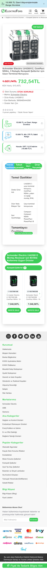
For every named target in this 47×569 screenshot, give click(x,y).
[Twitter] (20, 336)
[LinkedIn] (32, 336)
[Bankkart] (29, 537)
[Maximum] (7, 543)
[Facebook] (14, 336)
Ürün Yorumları (37, 166)
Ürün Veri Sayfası (28, 166)
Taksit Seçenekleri (19, 166)
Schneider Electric (19, 94)
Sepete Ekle (13, 310)
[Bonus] (40, 537)
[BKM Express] (7, 537)
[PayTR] (7, 531)
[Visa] (18, 531)
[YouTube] (38, 336)
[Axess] (18, 543)
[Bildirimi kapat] (44, 3)
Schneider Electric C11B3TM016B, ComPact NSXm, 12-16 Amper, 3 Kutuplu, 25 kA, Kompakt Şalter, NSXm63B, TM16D (14, 297)
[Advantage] (40, 543)
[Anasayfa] (2, 18)
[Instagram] (26, 336)
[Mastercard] (29, 531)
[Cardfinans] (29, 543)
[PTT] (18, 537)
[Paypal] (40, 531)
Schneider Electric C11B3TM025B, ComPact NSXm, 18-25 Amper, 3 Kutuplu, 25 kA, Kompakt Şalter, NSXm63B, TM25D (33, 297)
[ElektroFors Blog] (8, 336)
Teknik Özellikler (9, 166)
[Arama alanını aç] (36, 11)
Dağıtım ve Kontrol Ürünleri (15, 17)
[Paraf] (23, 549)
